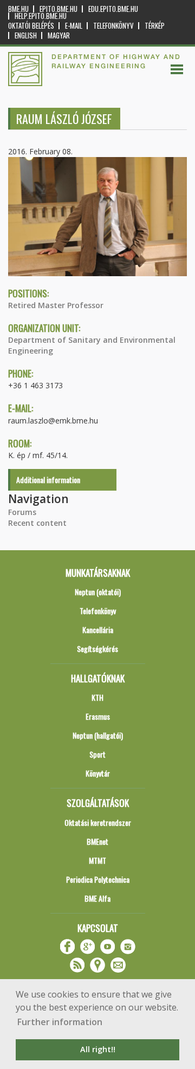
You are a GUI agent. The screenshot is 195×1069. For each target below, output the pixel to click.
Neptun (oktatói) (98, 591)
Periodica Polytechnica (97, 879)
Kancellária (97, 629)
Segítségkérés (97, 648)
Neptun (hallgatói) (98, 735)
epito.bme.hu (58, 8)
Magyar (59, 35)
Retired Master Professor (55, 305)
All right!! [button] (97, 1049)
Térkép (155, 25)
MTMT (97, 860)
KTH (97, 697)
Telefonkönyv (113, 25)
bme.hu (18, 8)
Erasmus (98, 716)
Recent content (37, 523)
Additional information (48, 479)
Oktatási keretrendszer (97, 822)
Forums (22, 512)
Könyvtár (98, 773)
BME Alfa (97, 898)
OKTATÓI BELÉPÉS (31, 25)
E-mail (73, 25)
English (26, 35)
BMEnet (97, 841)
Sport (97, 754)
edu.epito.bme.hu (113, 8)
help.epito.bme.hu (41, 15)
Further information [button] (59, 1022)
